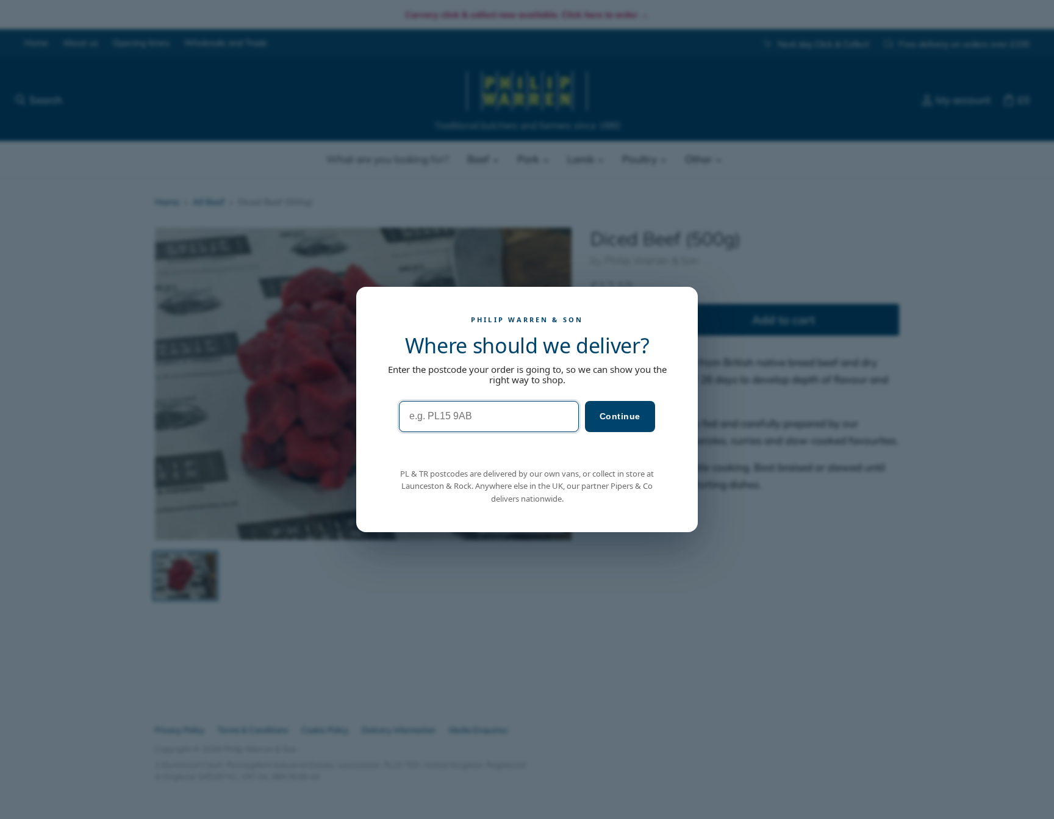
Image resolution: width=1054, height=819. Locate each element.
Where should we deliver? (527, 345)
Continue (620, 416)
